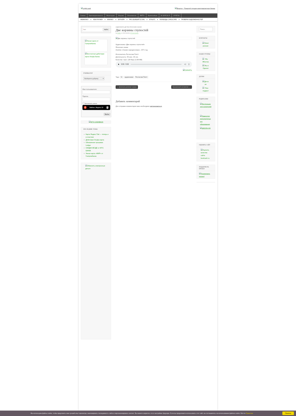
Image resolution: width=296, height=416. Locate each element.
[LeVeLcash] (86, 7)
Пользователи (131, 16)
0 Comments (134, 33)
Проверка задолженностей (192, 19)
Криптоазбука (152, 16)
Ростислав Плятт (141, 77)
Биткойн (121, 19)
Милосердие (110, 16)
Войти (107, 114)
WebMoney (84, 19)
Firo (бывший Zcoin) (137, 19)
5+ (122, 77)
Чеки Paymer (98, 19)
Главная (82, 16)
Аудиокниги (120, 27)
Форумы (121, 16)
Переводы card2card (168, 19)
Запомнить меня (90, 103)
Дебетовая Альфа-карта (95, 140)
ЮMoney (110, 19)
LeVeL (119, 33)
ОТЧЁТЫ (176, 16)
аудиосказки (129, 77)
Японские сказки (135, 27)
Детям (127, 27)
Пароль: (85, 96)
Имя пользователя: (89, 89)
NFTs (142, 16)
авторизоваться (156, 106)
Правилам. (249, 413)
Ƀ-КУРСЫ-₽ (165, 16)
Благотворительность (96, 16)
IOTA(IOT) (152, 19)
